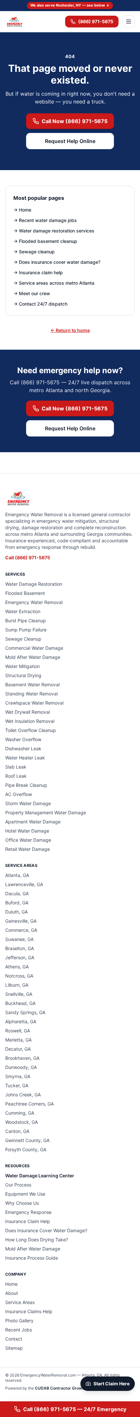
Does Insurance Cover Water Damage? (46, 1230)
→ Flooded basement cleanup (45, 241)
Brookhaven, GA (22, 1058)
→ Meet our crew (31, 293)
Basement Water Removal (32, 684)
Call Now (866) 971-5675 (74, 121)
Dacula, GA (17, 893)
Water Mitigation (22, 666)
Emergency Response (28, 1212)
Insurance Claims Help (28, 1311)
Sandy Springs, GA (25, 1012)
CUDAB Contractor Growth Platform (69, 1388)
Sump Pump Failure (26, 629)
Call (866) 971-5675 (27, 557)
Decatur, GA (18, 1049)
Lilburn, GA (16, 985)
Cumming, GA (19, 1113)
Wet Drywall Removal (27, 712)
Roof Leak (16, 776)
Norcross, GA (19, 976)
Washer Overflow (23, 739)
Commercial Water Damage (34, 648)
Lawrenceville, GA (24, 884)
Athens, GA (17, 966)
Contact (13, 1339)
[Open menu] (128, 21)
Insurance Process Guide (31, 1258)
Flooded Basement (25, 593)
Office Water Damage (28, 840)
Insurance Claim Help (27, 1221)
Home (11, 1284)
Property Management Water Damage (45, 812)
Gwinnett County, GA (27, 1140)
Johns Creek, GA (23, 1094)
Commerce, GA (21, 930)
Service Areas (20, 1302)
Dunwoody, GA (21, 1067)
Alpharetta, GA (20, 1021)
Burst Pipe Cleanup (25, 620)
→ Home (22, 210)
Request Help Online (70, 141)
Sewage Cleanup (23, 639)
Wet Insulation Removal (29, 721)
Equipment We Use (25, 1194)
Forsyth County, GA (25, 1149)
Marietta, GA (18, 1040)
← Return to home (70, 330)
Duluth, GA (16, 912)
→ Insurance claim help (38, 272)
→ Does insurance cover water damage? (56, 262)
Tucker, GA (16, 1085)
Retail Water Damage (27, 849)
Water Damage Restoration (33, 584)
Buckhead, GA (20, 1003)
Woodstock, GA (21, 1122)
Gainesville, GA (20, 921)
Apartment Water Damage (33, 821)
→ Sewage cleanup (34, 251)
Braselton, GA (19, 948)
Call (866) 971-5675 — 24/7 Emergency (74, 1409)
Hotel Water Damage (27, 831)
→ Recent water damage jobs (45, 220)
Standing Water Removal (31, 693)
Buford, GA (16, 902)
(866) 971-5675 (95, 21)
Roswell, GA (17, 1030)
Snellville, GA (18, 994)
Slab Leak (15, 767)
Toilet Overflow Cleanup (30, 730)
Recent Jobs (18, 1329)
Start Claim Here (111, 1383)
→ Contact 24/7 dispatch (40, 304)
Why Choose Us (22, 1203)
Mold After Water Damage (32, 657)
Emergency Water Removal (34, 602)
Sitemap (14, 1348)
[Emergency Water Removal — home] (14, 21)
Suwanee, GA (19, 939)
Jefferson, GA (19, 957)
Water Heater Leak (25, 757)
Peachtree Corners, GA (29, 1104)
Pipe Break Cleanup (26, 785)
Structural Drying (23, 675)
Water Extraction (22, 611)
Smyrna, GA (17, 1076)
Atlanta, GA (17, 875)
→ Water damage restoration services (53, 230)
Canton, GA (17, 1131)
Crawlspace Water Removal (34, 703)
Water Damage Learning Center (39, 1175)
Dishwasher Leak (23, 748)
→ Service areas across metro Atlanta (53, 283)
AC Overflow (18, 794)
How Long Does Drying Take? (36, 1239)
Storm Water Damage (28, 803)
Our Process (18, 1184)
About (11, 1293)
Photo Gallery (19, 1320)
